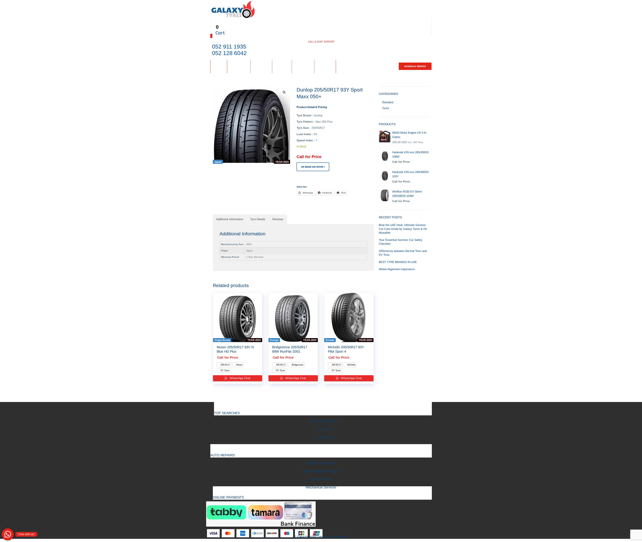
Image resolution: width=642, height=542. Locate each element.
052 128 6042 (229, 53)
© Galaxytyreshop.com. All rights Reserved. (321, 536)
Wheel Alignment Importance (397, 269)
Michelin (351, 365)
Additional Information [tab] (229, 219)
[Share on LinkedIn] (313, 179)
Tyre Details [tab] (257, 219)
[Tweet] (301, 179)
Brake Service (321, 479)
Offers (282, 66)
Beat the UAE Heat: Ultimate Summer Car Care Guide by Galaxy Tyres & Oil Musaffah (403, 228)
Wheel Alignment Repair (321, 471)
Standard (387, 102)
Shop (219, 66)
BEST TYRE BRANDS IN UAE (398, 262)
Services (261, 66)
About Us (303, 66)
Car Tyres (323, 429)
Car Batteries (323, 437)
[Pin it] (309, 179)
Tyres (385, 108)
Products (238, 66)
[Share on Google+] (305, 179)
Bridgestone (297, 365)
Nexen (239, 365)
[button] (284, 92)
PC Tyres (225, 370)
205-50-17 (225, 365)
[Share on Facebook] (297, 179)
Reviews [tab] (278, 219)
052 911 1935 (229, 46)
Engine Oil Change (321, 463)
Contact (325, 66)
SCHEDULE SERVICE (415, 66)
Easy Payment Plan (323, 421)
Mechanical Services (321, 487)
